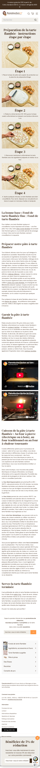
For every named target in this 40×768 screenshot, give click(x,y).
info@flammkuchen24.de (15, 699)
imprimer (4, 724)
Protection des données (9, 721)
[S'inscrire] (33, 632)
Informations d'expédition (9, 713)
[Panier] (32, 14)
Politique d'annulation (8, 719)
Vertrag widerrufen (9, 730)
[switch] (35, 765)
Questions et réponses (8, 716)
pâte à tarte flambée (23, 229)
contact (4, 711)
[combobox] (20, 20)
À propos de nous (7, 708)
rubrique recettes (30, 351)
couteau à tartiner (14, 327)
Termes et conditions (8, 727)
